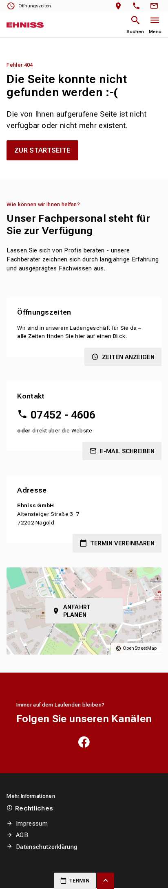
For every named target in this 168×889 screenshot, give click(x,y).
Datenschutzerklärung (46, 847)
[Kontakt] (155, 6)
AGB (22, 835)
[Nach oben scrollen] (105, 881)
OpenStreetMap (140, 648)
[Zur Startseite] (25, 25)
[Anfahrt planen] (120, 6)
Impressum (31, 823)
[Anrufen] (138, 6)
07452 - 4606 (63, 415)
